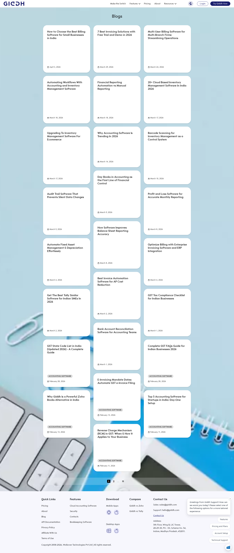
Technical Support (220, 540)
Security (73, 511)
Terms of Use (47, 538)
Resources (169, 3)
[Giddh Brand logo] (14, 4)
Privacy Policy (48, 527)
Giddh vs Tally (136, 511)
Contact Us (158, 515)
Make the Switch (118, 3)
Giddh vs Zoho (136, 505)
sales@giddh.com (168, 504)
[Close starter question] (230, 498)
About (157, 3)
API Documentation (50, 522)
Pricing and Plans (220, 526)
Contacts (74, 516)
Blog (43, 516)
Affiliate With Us (49, 533)
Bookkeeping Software (81, 522)
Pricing (147, 3)
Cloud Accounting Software (83, 505)
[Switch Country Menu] (190, 3)
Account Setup (221, 533)
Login (202, 3)
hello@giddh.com (170, 510)
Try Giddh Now (220, 3)
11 (123, 481)
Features (134, 3)
